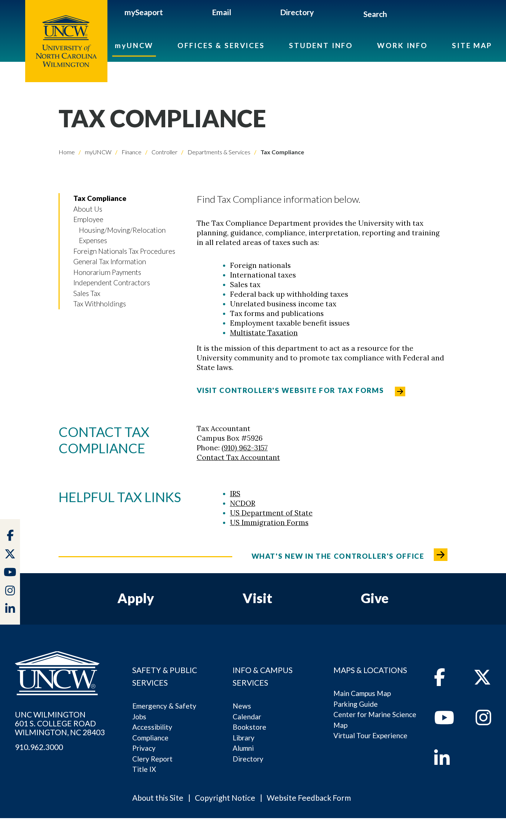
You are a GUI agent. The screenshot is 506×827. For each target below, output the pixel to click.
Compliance (150, 737)
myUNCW (134, 45)
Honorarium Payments (107, 272)
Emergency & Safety (164, 706)
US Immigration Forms (269, 522)
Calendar (247, 716)
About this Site (157, 797)
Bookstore (249, 727)
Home (67, 151)
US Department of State (271, 512)
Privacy (144, 748)
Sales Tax (86, 293)
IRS (235, 493)
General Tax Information (109, 261)
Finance (131, 151)
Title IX (144, 769)
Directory (297, 12)
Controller (163, 151)
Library (243, 737)
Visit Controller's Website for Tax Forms (290, 390)
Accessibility (152, 727)
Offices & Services (220, 45)
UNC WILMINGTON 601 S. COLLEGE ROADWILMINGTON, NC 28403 (60, 723)
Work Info (402, 45)
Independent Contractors (111, 282)
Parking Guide (355, 704)
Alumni (243, 748)
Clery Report (152, 758)
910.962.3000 (39, 747)
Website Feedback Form (309, 797)
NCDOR (242, 503)
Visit (257, 598)
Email (221, 12)
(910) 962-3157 (245, 447)
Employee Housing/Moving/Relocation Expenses (119, 230)
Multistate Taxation (264, 332)
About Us (87, 209)
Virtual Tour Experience (370, 735)
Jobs (139, 716)
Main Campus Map (362, 693)
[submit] (395, 15)
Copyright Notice (225, 797)
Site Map (472, 45)
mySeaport (143, 12)
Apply (135, 598)
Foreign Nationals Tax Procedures (124, 251)
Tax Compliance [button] (99, 198)
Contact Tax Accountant (238, 457)
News (242, 706)
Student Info (321, 45)
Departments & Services (218, 151)
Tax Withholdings (99, 303)
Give (375, 598)
